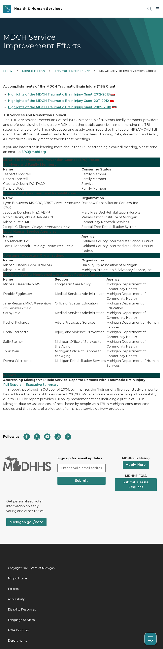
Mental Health (33, 71)
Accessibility (16, 599)
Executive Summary (42, 385)
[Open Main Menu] (157, 8)
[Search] (149, 8)
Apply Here (136, 465)
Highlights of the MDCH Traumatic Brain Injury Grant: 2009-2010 (59, 107)
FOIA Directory (18, 630)
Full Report (12, 385)
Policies (13, 589)
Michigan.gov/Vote (26, 522)
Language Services (21, 620)
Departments (17, 640)
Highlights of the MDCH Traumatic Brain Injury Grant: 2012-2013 (59, 94)
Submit (81, 481)
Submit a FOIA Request (136, 484)
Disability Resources (22, 609)
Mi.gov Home (17, 578)
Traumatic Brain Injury (72, 71)
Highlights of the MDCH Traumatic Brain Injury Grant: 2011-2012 (58, 101)
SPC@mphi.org (33, 152)
